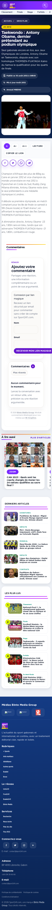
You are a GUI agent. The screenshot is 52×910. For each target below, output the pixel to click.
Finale (20, 12)
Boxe (5, 777)
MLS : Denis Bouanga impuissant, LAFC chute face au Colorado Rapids (33, 532)
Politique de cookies (31, 892)
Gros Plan (22, 21)
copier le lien (15, 153)
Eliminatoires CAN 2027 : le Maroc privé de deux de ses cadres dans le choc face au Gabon (33, 662)
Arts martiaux (8, 756)
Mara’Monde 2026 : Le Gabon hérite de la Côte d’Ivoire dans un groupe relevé (34, 546)
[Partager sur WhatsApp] (21, 163)
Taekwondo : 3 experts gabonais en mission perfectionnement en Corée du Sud (33, 644)
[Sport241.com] (5, 726)
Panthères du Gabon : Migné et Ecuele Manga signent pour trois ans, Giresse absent (34, 518)
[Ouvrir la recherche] (45, 5)
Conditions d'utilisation (10, 897)
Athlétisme (7, 762)
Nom (16, 322)
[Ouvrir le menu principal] (5, 5)
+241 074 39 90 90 (8, 874)
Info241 (6, 789)
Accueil (8, 21)
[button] (41, 445)
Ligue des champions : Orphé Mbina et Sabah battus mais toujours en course (33, 560)
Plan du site (7, 827)
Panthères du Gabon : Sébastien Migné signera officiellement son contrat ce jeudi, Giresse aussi (33, 575)
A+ (15, 146)
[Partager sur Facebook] (5, 163)
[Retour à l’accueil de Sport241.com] (12, 5)
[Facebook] (6, 845)
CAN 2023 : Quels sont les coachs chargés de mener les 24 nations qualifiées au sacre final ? (23, 481)
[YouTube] (33, 845)
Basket (5, 772)
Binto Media (7, 804)
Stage (30, 12)
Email (17, 337)
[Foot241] (23, 712)
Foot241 (6, 794)
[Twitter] (15, 845)
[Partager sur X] (13, 163)
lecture (38, 146)
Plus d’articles (40, 438)
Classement (6, 12)
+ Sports (6, 751)
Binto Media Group (25, 412)
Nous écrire (7, 822)
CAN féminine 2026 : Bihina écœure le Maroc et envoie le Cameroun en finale (34, 680)
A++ (24, 146)
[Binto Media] (38, 712)
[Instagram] (24, 845)
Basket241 (7, 799)
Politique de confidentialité (12, 892)
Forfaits (41, 12)
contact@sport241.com (17, 851)
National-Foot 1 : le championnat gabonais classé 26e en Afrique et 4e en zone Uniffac (34, 610)
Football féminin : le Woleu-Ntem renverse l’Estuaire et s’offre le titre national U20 (33, 627)
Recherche (7, 816)
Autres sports (8, 767)
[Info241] (8, 712)
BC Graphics (30, 418)
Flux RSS (6, 832)
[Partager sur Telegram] (29, 163)
